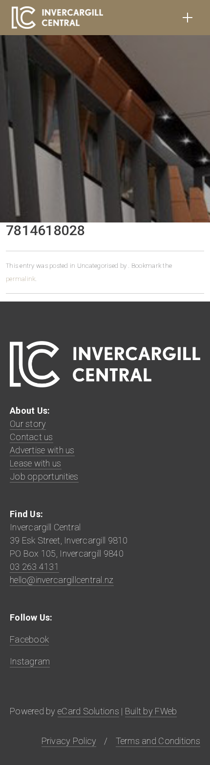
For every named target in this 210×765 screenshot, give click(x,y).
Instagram (30, 661)
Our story (28, 424)
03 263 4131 (34, 567)
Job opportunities (44, 476)
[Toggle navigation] (187, 17)
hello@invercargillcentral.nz (62, 580)
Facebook (29, 639)
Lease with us (36, 463)
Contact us (31, 437)
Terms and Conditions (158, 741)
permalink (20, 278)
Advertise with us (42, 450)
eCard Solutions (88, 711)
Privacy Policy (69, 741)
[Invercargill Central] (57, 17)
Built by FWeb (151, 711)
